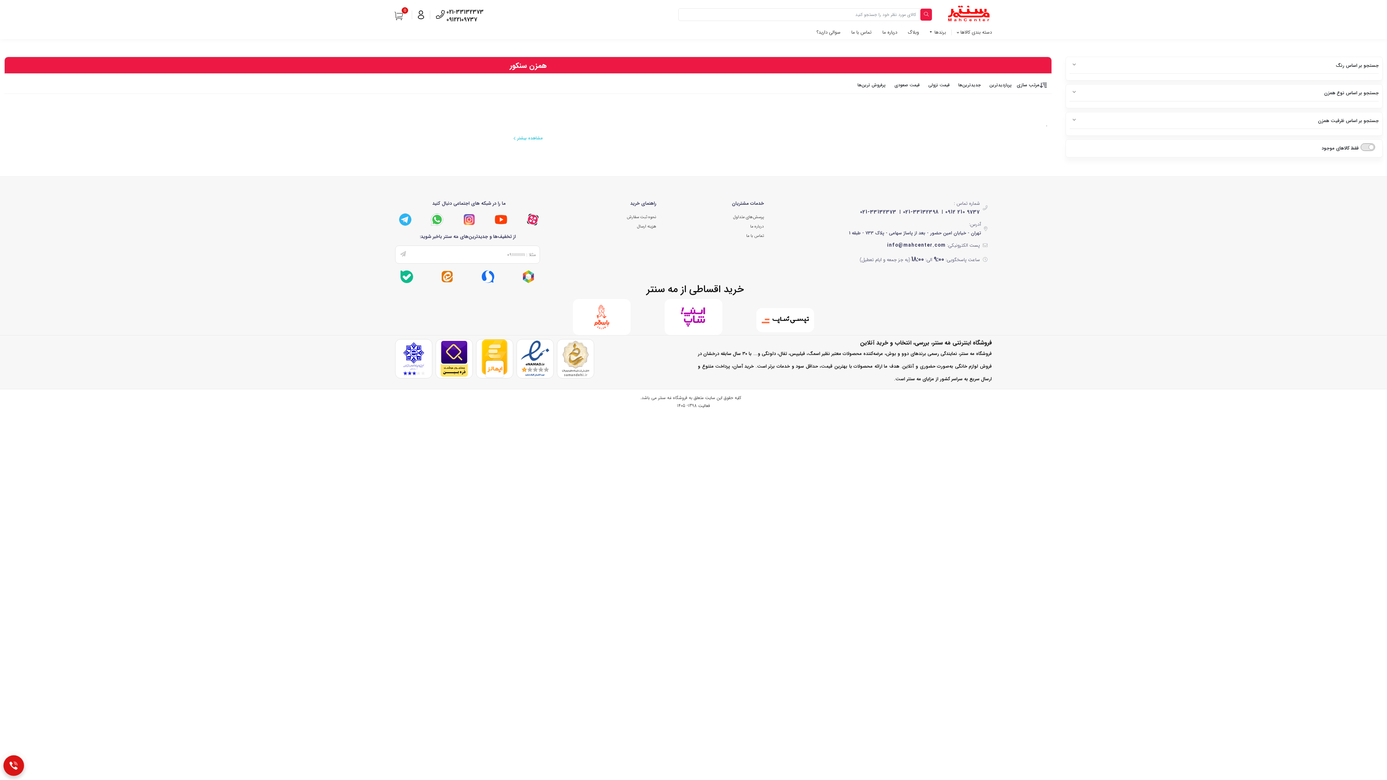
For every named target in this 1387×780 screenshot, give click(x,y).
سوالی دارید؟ (829, 32)
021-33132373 (878, 212)
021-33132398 (921, 212)
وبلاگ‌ (913, 32)
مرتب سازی (1028, 85)
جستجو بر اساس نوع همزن (1351, 93)
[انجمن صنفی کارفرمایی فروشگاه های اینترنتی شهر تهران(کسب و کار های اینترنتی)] (413, 358)
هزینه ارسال (646, 226)
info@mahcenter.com (916, 245)
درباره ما (889, 32)
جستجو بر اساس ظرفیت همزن (1348, 121)
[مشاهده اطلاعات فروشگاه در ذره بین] (454, 358)
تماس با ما (861, 32)
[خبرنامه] (403, 254)
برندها (939, 32)
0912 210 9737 (962, 212)
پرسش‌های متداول (748, 217)
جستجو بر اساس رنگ (1357, 65)
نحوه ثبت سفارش (641, 217)
